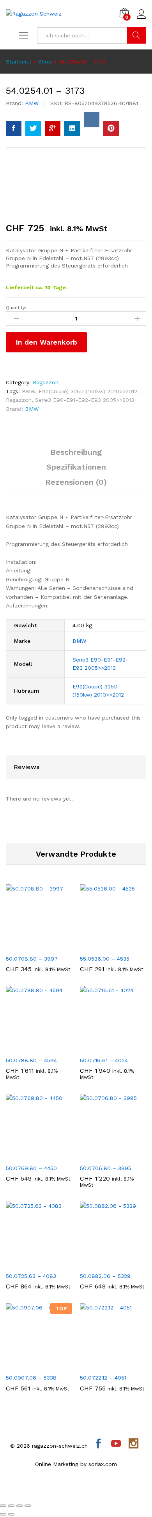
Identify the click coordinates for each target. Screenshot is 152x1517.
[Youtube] (116, 1444)
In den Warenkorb (46, 342)
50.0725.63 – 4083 (31, 1276)
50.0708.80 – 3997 (32, 959)
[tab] (76, 455)
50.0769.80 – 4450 (31, 1168)
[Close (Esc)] (3, 1506)
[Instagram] (133, 1444)
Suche (136, 35)
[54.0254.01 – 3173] (13, 128)
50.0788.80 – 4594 (31, 1060)
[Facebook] (98, 1444)
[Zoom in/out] (28, 1506)
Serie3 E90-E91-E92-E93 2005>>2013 (84, 400)
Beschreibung (76, 452)
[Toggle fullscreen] (19, 1506)
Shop (45, 61)
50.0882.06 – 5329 (105, 1276)
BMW (32, 103)
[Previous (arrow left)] (3, 1514)
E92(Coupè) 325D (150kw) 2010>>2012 (88, 391)
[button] (30, 945)
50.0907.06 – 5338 (31, 1377)
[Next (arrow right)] (11, 1514)
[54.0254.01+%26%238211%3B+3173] (33, 128)
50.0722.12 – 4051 (103, 1377)
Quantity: (16, 307)
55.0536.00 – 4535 (104, 959)
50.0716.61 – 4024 (104, 1060)
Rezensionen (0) (76, 482)
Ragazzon (45, 382)
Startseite (19, 61)
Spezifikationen (76, 467)
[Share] (11, 1506)
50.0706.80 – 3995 (105, 1168)
